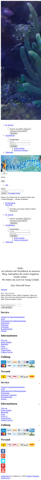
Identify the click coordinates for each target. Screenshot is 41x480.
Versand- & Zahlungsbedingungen (13, 317)
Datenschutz (5, 323)
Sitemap (3, 331)
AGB (3, 319)
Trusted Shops (6, 350)
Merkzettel (9, 152)
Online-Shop (5, 476)
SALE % (4, 348)
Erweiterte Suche (14, 193)
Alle (6, 185)
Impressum (4, 325)
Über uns (4, 340)
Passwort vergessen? (21, 150)
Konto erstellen (19, 148)
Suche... (4, 193)
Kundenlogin (10, 135)
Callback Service (7, 352)
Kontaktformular (6, 329)
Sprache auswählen (16, 129)
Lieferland (13, 131)
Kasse (3, 346)
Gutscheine (5, 327)
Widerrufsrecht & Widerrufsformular (13, 321)
